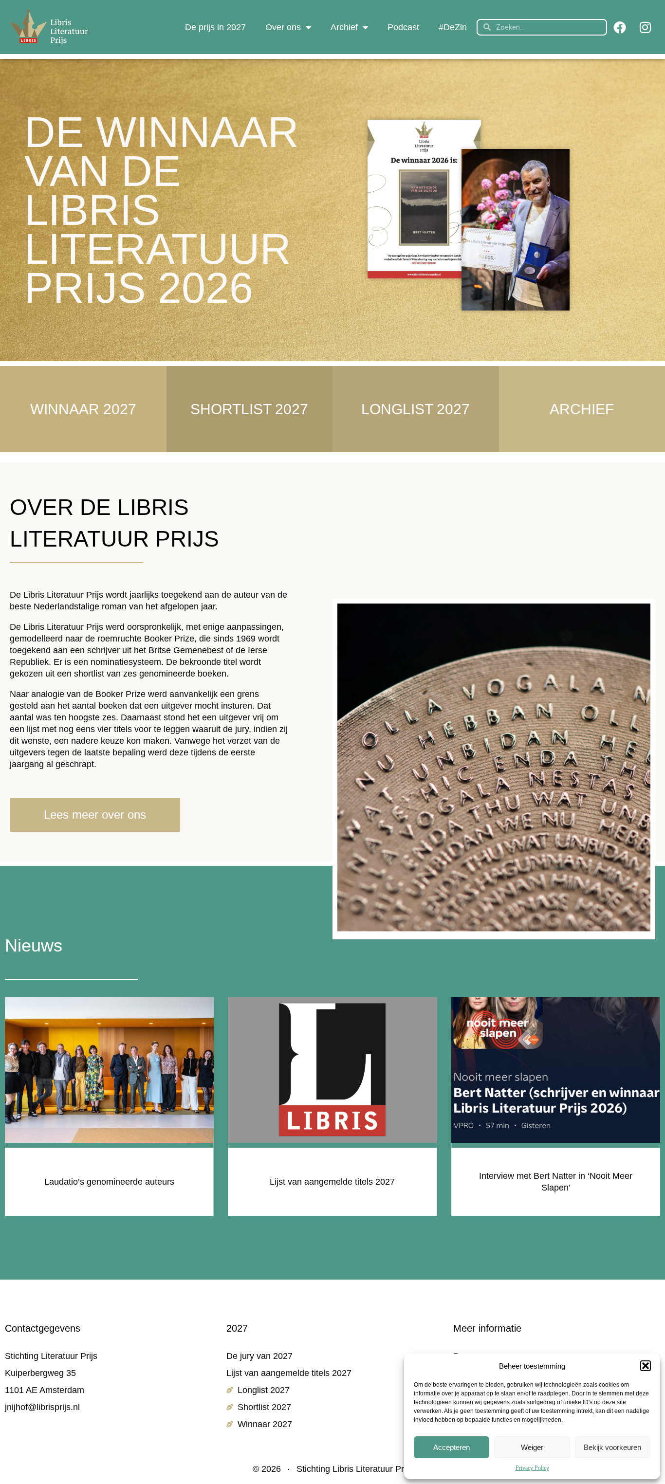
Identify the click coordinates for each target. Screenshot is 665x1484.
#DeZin (453, 27)
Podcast (403, 27)
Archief (344, 27)
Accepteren (451, 1447)
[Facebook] (619, 27)
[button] (645, 1366)
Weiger (532, 1447)
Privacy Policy (532, 1468)
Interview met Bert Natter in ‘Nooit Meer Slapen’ (332, 1181)
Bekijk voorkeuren (612, 1447)
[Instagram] (645, 27)
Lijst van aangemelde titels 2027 (109, 1182)
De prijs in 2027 (215, 27)
